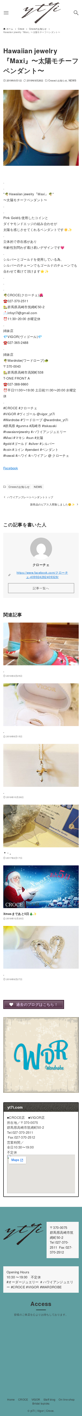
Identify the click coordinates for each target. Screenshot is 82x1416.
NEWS (72, 80)
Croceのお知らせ (57, 80)
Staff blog (50, 1399)
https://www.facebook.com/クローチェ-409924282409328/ (42, 574)
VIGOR (35, 1399)
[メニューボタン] (6, 12)
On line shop (67, 1399)
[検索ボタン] (76, 12)
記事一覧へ (41, 588)
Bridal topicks (40, 1403)
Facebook (10, 468)
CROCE (23, 1399)
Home (11, 1399)
